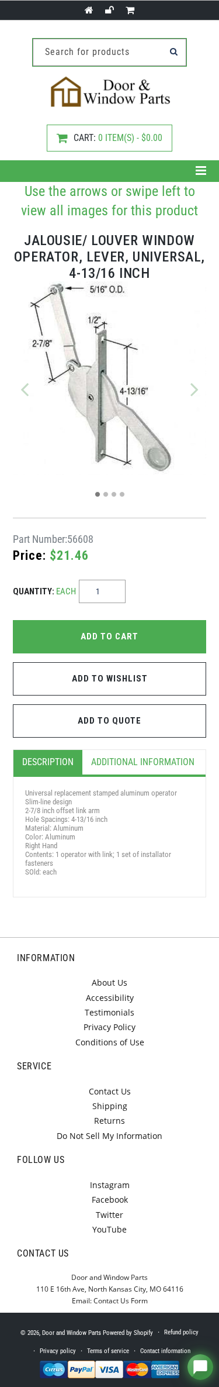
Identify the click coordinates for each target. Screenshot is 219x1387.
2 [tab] (106, 494)
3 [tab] (114, 494)
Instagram (110, 1184)
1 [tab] (97, 494)
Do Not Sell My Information (109, 1135)
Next (194, 389)
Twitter (109, 1214)
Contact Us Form (120, 1301)
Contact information (165, 1351)
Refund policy (181, 1332)
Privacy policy (58, 1351)
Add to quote (109, 720)
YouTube (109, 1229)
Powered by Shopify (128, 1333)
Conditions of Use (109, 1042)
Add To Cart (109, 636)
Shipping (109, 1105)
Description (48, 762)
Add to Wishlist (110, 678)
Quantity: (44, 591)
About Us (109, 982)
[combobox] (109, 52)
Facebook (110, 1199)
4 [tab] (122, 494)
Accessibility (110, 997)
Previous (24, 389)
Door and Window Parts (71, 1333)
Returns (109, 1120)
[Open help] (200, 1367)
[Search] (173, 51)
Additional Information (142, 762)
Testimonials (109, 1012)
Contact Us (110, 1091)
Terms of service (108, 1351)
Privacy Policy (109, 1026)
